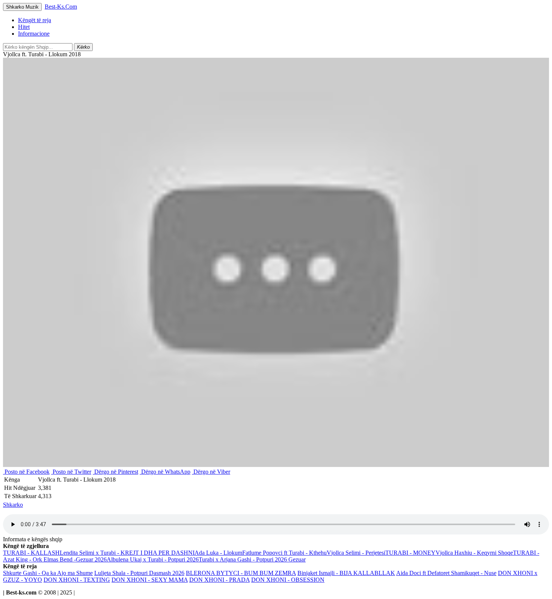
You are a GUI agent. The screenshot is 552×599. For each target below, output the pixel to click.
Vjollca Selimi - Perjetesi (356, 552)
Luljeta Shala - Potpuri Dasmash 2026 (139, 573)
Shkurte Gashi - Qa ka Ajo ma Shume (48, 573)
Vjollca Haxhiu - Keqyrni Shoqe (474, 552)
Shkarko (13, 504)
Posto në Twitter (71, 471)
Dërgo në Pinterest (115, 471)
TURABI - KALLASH (31, 552)
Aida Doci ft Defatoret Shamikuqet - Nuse (446, 573)
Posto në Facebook (26, 471)
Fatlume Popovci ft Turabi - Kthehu (284, 552)
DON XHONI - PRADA (219, 579)
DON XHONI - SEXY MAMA (150, 579)
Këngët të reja (34, 20)
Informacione (34, 33)
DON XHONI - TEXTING (77, 579)
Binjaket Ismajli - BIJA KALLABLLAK (346, 573)
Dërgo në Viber (211, 471)
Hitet (24, 27)
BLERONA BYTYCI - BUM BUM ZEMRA (241, 573)
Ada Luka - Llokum (218, 552)
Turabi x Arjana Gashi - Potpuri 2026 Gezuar (252, 559)
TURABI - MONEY (410, 552)
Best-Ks (61, 6)
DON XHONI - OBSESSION (287, 579)
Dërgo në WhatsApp (165, 471)
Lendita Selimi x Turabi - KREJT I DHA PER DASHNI (127, 552)
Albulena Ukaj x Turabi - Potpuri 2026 (153, 559)
